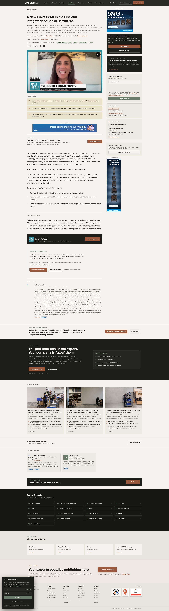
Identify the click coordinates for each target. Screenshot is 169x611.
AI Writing (49, 590)
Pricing (90, 3)
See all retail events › (113, 137)
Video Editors (81, 590)
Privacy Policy (114, 608)
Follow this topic (124, 98)
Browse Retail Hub (134, 442)
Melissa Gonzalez (39, 285)
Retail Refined (44, 39)
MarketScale (49, 36)
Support (96, 602)
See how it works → (113, 69)
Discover (61, 3)
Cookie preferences (138, 608)
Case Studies (66, 590)
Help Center (65, 602)
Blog (96, 3)
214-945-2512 (133, 93)
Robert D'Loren (74, 455)
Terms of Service (122, 608)
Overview (46, 3)
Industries (71, 3)
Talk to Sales (97, 593)
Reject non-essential (18, 602)
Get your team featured (38, 269)
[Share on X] (41, 46)
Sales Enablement (82, 36)
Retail (29, 13)
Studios (64, 595)
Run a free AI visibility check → (116, 331)
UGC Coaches (81, 595)
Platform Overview (51, 588)
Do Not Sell (129, 608)
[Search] (110, 2)
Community (81, 3)
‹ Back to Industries (31, 9)
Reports (64, 593)
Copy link (35, 46)
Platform (54, 3)
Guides (80, 597)
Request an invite (125, 3)
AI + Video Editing (51, 593)
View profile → (37, 317)
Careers (96, 595)
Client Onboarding (67, 599)
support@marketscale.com (115, 95)
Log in (115, 3)
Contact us (29, 595)
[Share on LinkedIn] (44, 46)
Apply (79, 599)
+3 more (91, 42)
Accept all (18, 597)
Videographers (81, 593)
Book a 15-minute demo (107, 569)
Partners (96, 597)
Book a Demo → (30, 597)
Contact (96, 590)
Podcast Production (51, 595)
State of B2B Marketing (115, 113)
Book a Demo (97, 599)
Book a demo (124, 46)
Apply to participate (124, 152)
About (101, 3)
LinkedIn (44, 317)
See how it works (55, 269)
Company (37, 469)
